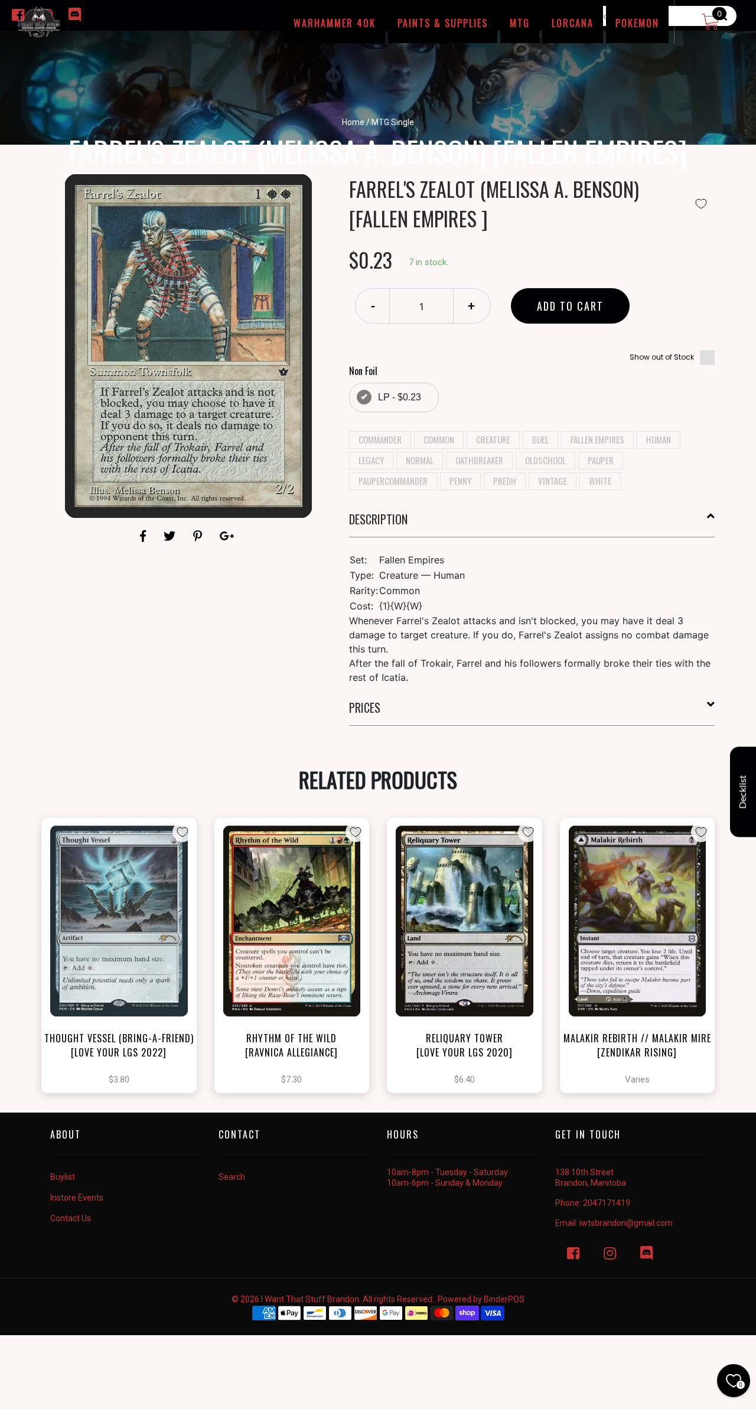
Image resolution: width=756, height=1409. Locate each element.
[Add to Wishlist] (701, 204)
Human (658, 439)
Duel (540, 439)
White (600, 480)
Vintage (552, 480)
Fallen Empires (597, 439)
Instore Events (76, 1197)
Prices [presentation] (364, 707)
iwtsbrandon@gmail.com (626, 1223)
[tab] (532, 523)
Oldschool (545, 460)
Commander (380, 439)
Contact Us (70, 1218)
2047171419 (606, 1203)
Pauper (601, 460)
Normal (420, 460)
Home (353, 122)
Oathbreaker (479, 460)
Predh (504, 480)
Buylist (62, 1177)
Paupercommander (393, 480)
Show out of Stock (662, 357)
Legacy (371, 460)
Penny (460, 480)
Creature (493, 439)
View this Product (124, 976)
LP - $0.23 (399, 397)
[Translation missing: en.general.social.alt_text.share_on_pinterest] (199, 536)
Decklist (743, 792)
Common (438, 439)
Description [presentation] (378, 519)
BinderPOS (504, 1299)
